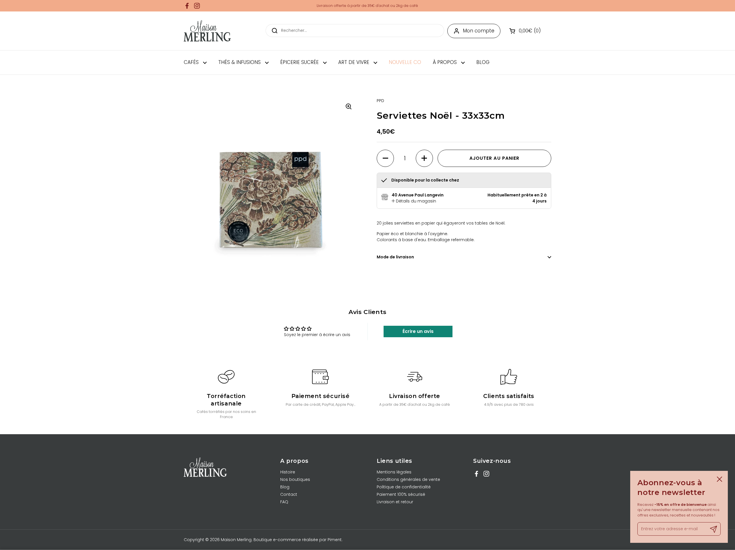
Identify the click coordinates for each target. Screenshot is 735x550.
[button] (525, 31)
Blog (284, 487)
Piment (335, 540)
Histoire (287, 472)
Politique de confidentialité (404, 487)
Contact (288, 494)
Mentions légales (394, 472)
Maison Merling (236, 540)
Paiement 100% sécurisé (401, 494)
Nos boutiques (295, 479)
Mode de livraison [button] (395, 257)
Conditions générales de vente (408, 479)
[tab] (414, 201)
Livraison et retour (395, 502)
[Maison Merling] (207, 31)
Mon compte (478, 30)
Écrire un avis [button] (418, 331)
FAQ (284, 502)
